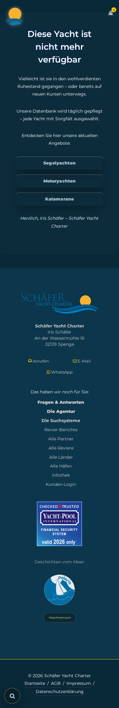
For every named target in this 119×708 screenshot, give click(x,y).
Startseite (34, 683)
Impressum (79, 683)
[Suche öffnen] (12, 696)
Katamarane (59, 199)
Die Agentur (61, 411)
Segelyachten (59, 163)
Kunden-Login (61, 484)
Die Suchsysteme (60, 420)
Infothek (61, 475)
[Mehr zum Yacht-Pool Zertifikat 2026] (59, 523)
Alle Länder (61, 457)
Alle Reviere (61, 448)
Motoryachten (59, 181)
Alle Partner (61, 439)
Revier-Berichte (61, 429)
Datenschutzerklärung (60, 691)
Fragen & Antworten (61, 402)
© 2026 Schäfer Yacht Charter (59, 675)
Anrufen (40, 361)
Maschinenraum (59, 617)
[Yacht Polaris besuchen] (59, 590)
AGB (56, 683)
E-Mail (84, 361)
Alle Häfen (61, 466)
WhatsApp (61, 372)
